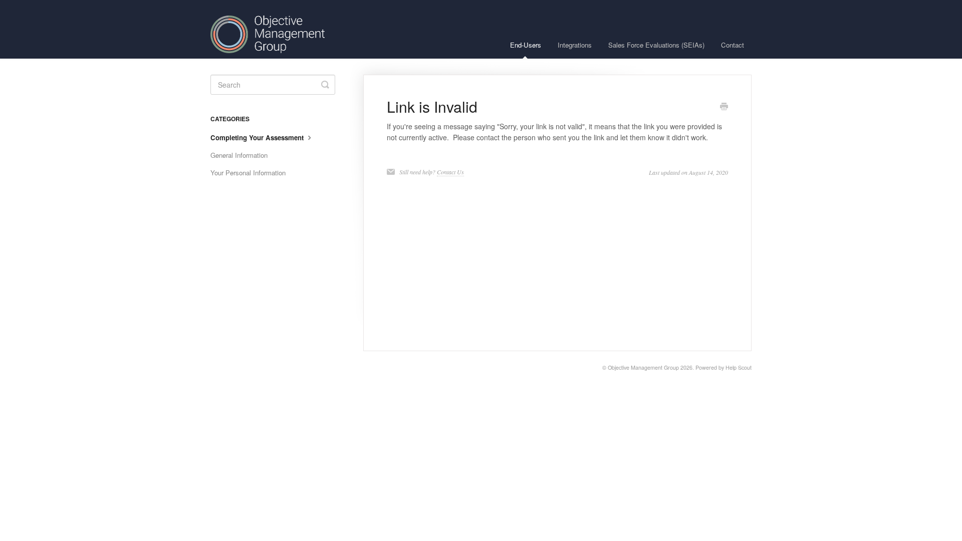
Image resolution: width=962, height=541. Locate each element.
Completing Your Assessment (258, 137)
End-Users (525, 45)
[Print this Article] (724, 107)
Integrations (575, 45)
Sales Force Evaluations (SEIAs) (656, 45)
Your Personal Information (248, 172)
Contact (732, 45)
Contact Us (450, 172)
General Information (239, 155)
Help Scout (739, 367)
